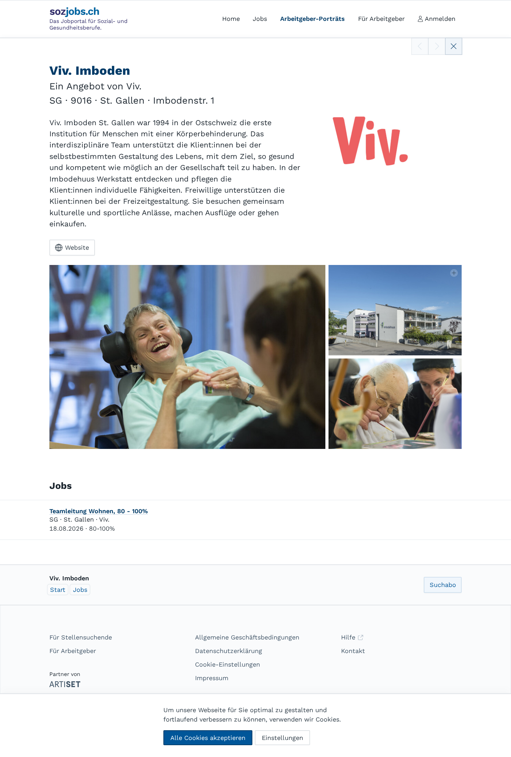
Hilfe (349, 637)
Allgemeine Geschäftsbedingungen (247, 637)
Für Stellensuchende (80, 637)
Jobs (80, 589)
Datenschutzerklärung (228, 650)
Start (57, 589)
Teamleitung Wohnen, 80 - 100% (98, 511)
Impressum (211, 678)
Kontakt (353, 650)
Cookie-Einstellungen (227, 664)
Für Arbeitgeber (72, 650)
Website (77, 247)
